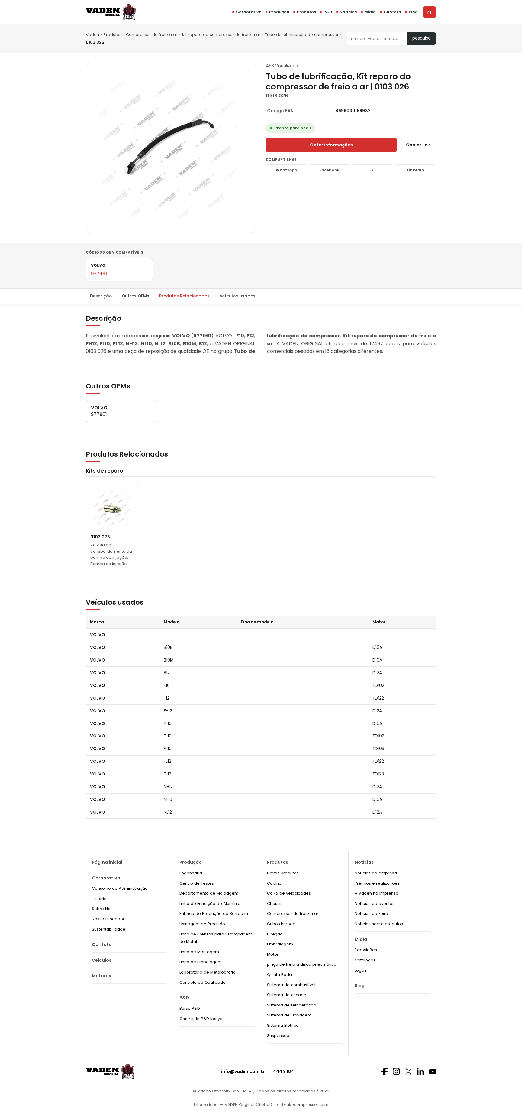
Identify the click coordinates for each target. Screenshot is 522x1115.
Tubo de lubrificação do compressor (302, 34)
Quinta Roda (279, 974)
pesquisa (421, 38)
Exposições (366, 950)
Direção (275, 934)
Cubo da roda (281, 924)
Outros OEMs (135, 296)
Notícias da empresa (376, 873)
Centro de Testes (196, 883)
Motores (101, 976)
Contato (392, 12)
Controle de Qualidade (202, 982)
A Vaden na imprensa (376, 893)
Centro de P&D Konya (201, 1019)
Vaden (92, 34)
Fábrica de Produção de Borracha (213, 913)
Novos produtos (283, 873)
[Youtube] (432, 1071)
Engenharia (190, 873)
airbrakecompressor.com (302, 1104)
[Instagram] (396, 1071)
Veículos (101, 960)
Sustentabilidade (108, 929)
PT (429, 12)
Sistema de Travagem (289, 1015)
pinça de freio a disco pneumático (302, 964)
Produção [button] (279, 12)
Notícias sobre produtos (379, 924)
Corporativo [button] (249, 12)
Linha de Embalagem (200, 962)
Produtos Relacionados (184, 296)
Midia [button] (370, 12)
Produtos (306, 12)
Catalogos (365, 960)
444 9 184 (283, 1071)
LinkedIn (415, 170)
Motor (273, 954)
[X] (408, 1071)
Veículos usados (238, 296)
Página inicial (107, 862)
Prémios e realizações (377, 883)
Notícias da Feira (371, 913)
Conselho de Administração (120, 888)
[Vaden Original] (111, 12)
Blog (413, 12)
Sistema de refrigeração (291, 1005)
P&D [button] (328, 12)
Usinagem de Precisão (202, 924)
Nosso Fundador (108, 919)
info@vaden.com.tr (243, 1071)
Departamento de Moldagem (208, 893)
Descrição (101, 296)
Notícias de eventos (375, 903)
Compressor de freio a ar (151, 34)
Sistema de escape (286, 995)
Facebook (329, 170)
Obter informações (331, 145)
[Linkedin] (420, 1071)
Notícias (348, 12)
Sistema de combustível (291, 985)
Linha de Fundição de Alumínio (209, 903)
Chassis (274, 903)
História (99, 899)
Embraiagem (280, 944)
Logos (360, 970)
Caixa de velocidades (289, 893)
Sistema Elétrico (283, 1025)
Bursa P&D (189, 1008)
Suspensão (278, 1036)
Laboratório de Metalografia (207, 972)
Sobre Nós (102, 909)
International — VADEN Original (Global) (233, 1104)
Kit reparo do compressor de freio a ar (221, 34)
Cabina (274, 883)
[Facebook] (384, 1071)
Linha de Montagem (199, 952)
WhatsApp (286, 170)
